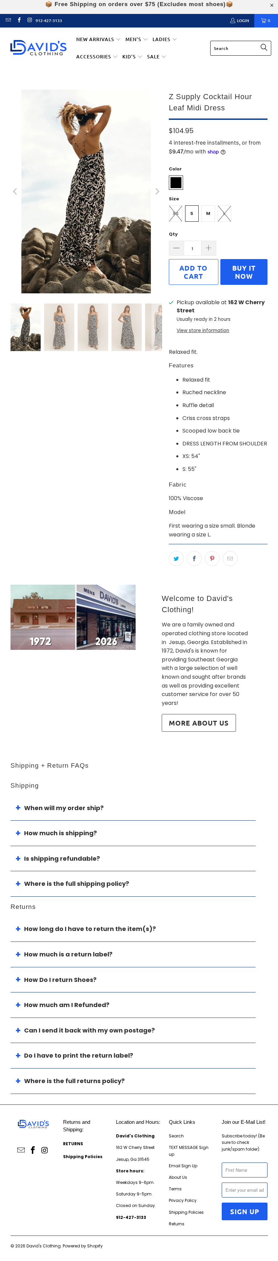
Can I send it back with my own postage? (89, 1030)
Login (243, 20)
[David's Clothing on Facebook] (18, 20)
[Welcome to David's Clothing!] (73, 617)
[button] (98, 40)
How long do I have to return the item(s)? (90, 929)
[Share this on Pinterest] (212, 558)
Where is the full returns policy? (74, 1081)
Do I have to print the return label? (78, 1055)
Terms (175, 1189)
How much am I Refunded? (67, 1005)
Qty (173, 234)
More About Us (199, 722)
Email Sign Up (183, 1166)
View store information (203, 330)
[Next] (157, 191)
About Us (178, 1177)
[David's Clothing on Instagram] (29, 20)
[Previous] (15, 191)
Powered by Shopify (83, 1246)
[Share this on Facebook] (194, 558)
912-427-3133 (49, 20)
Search (176, 1136)
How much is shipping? (60, 833)
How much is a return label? (68, 954)
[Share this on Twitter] (176, 558)
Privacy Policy (183, 1200)
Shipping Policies (186, 1212)
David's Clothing (43, 1246)
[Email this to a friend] (230, 558)
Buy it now (244, 271)
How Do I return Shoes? (60, 979)
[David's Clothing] (38, 48)
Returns (176, 1224)
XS (176, 213)
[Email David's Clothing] (8, 20)
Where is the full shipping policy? (76, 883)
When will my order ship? (64, 808)
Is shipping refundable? (62, 858)
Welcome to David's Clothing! (197, 604)
